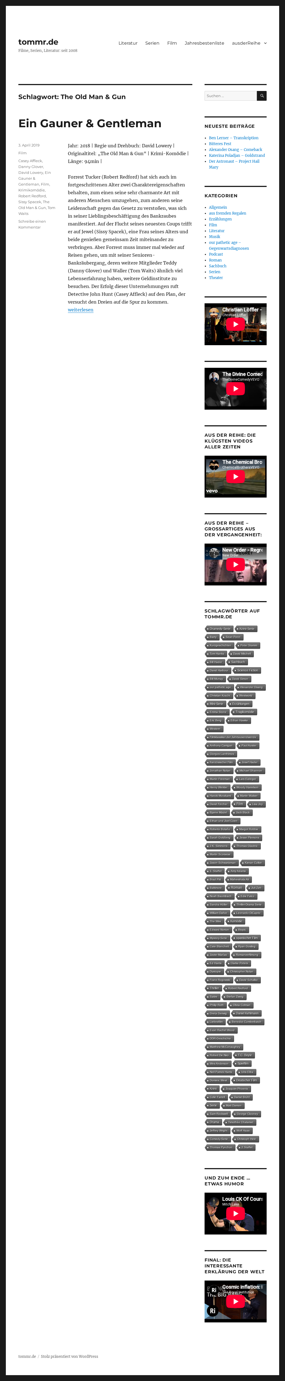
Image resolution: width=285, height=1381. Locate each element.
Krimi (213, 1088)
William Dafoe (218, 912)
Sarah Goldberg (220, 837)
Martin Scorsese (220, 854)
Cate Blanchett (219, 946)
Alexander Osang (251, 687)
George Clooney (247, 1113)
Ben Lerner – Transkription (234, 138)
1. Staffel (216, 871)
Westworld (245, 695)
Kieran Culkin (253, 862)
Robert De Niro (219, 1055)
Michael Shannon (251, 770)
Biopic (242, 929)
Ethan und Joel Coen (223, 820)
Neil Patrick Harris (221, 1071)
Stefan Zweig (235, 996)
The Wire (215, 921)
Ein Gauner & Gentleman (90, 123)
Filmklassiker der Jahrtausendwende (233, 737)
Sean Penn (233, 636)
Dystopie (215, 971)
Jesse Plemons (249, 837)
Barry (213, 636)
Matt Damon (234, 1105)
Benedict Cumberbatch (246, 1021)
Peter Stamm (248, 645)
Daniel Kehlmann (247, 1013)
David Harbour (219, 670)
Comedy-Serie (219, 1138)
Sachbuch (218, 266)
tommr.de (38, 42)
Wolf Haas (243, 1130)
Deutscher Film (246, 1080)
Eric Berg (216, 720)
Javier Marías (218, 954)
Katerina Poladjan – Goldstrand (237, 155)
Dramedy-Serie (220, 628)
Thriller (214, 988)
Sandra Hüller (218, 904)
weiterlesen (81, 310)
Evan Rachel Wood (222, 1030)
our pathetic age (220, 687)
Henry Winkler (218, 787)
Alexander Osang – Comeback (235, 149)
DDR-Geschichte (220, 1038)
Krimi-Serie (247, 628)
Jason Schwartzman (223, 862)
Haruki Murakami (220, 795)
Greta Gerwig (218, 1013)
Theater (216, 277)
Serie (213, 1105)
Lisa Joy (257, 804)
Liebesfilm (216, 1021)
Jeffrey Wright (218, 1130)
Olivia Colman (241, 1005)
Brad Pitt (215, 879)
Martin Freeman (220, 778)
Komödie (236, 921)
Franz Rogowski (220, 979)
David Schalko (248, 979)
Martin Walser (248, 795)
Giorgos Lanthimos (222, 753)
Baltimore (216, 887)
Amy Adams (238, 871)
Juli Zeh (256, 887)
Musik (214, 236)
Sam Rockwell (219, 1113)
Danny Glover (30, 166)
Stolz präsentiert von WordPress (69, 1356)
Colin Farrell (217, 1097)
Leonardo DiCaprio (248, 912)
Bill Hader (216, 662)
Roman (215, 260)
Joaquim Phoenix (237, 1088)
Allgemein (218, 207)
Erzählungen (220, 219)
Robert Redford (32, 196)
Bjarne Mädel (218, 812)
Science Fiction (247, 670)
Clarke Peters (239, 963)
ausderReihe (246, 43)
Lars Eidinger (247, 778)
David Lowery (30, 172)
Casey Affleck (30, 160)
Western (215, 728)
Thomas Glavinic (247, 845)
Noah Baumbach (221, 896)
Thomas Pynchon (221, 1147)
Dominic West (218, 1080)
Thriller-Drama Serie (249, 904)
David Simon (240, 678)
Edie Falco (247, 896)
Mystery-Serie (218, 938)
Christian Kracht (220, 695)
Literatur (128, 43)
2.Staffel (247, 1147)
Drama (214, 1122)
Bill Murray (216, 678)
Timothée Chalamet (240, 1122)
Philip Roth (217, 1005)
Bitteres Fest (220, 143)
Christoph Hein (246, 1138)
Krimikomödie (31, 190)
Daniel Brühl (242, 1097)
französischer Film (221, 762)
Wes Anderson (219, 1063)
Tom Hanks (217, 653)
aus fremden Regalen (227, 213)
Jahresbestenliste (204, 43)
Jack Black (243, 812)
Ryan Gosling (246, 946)
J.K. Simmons (218, 845)
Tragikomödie (245, 712)
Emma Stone (218, 712)
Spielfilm (243, 1063)
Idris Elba (247, 1071)
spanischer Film (247, 938)
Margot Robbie (248, 829)
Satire (213, 996)
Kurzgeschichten (220, 645)
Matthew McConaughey (225, 1046)
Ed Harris (216, 963)
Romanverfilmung (247, 954)
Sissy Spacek (29, 202)
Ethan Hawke (239, 720)
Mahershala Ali (239, 879)
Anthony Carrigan (221, 745)
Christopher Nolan (241, 971)
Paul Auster (249, 745)
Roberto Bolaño (220, 829)
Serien (152, 43)
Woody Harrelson (248, 787)
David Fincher (218, 804)
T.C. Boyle (245, 1055)
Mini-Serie (216, 703)
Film (172, 43)
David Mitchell (242, 653)
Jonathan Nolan (220, 770)
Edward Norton (219, 929)
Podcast (216, 254)
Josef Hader (249, 762)
